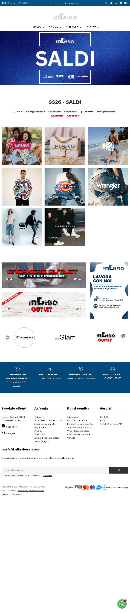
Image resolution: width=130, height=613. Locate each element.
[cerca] (105, 3)
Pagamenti (40, 427)
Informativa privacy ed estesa (31, 490)
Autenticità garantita (44, 424)
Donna (53, 27)
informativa (47, 476)
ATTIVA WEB (15, 494)
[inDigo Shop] (65, 22)
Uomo (37, 27)
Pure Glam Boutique (77, 420)
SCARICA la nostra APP (111, 424)
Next (122, 335)
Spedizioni (39, 434)
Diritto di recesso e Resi (46, 438)
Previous (7, 337)
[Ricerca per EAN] (124, 3)
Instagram (11, 433)
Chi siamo (39, 417)
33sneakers (73, 417)
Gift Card (72, 27)
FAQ (102, 420)
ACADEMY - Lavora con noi (48, 420)
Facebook (11, 426)
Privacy (38, 431)
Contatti (104, 417)
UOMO (9, 156)
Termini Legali (41, 441)
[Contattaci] (114, 3)
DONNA (33, 156)
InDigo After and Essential (80, 424)
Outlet (91, 27)
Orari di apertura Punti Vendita (78, 436)
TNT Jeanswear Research (80, 427)
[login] (110, 3)
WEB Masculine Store (78, 431)
